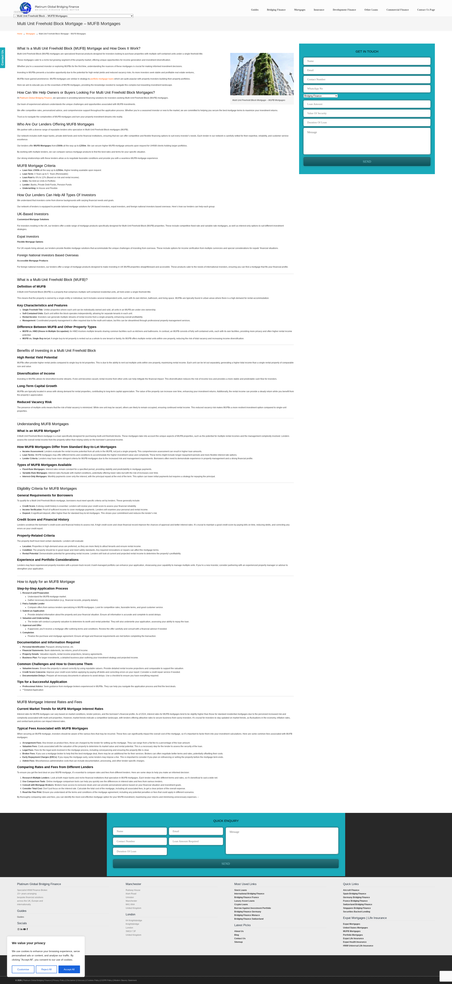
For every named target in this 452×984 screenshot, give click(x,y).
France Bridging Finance (355, 901)
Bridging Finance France (246, 897)
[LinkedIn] (21, 929)
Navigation (21, 11)
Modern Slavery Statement (125, 980)
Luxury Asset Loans (244, 901)
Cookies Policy (93, 980)
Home (19, 34)
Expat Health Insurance (355, 942)
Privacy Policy (59, 980)
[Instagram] (18, 929)
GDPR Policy (106, 980)
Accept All (69, 969)
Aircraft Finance (351, 890)
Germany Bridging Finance (356, 897)
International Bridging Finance (249, 893)
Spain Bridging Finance (354, 893)
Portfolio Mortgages (353, 935)
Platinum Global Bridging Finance (36, 98)
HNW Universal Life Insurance (358, 945)
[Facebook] (27, 929)
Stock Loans (240, 890)
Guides (20, 917)
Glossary (81, 980)
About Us (239, 931)
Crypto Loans (241, 904)
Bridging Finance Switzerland (248, 919)
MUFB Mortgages (352, 931)
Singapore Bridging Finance (357, 908)
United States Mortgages (355, 927)
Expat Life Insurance (353, 938)
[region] (46, 956)
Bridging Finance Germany (247, 911)
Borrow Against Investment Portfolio (252, 908)
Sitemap (238, 942)
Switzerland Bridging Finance (357, 904)
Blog (236, 935)
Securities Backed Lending (356, 911)
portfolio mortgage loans (102, 79)
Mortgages (30, 34)
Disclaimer (71, 980)
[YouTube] (24, 929)
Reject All (46, 969)
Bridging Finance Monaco (247, 915)
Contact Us (240, 938)
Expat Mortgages (351, 924)
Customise (23, 969)
